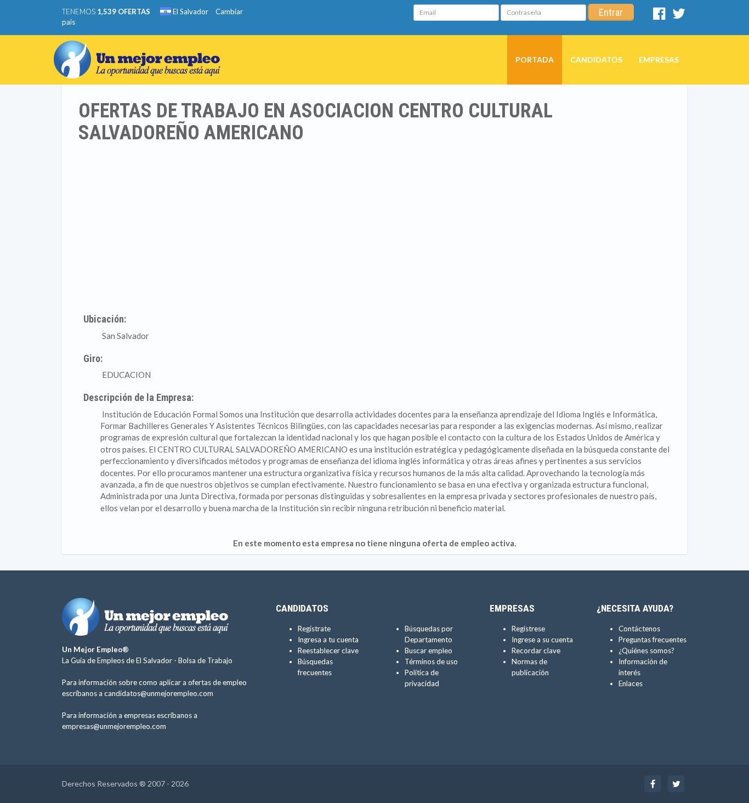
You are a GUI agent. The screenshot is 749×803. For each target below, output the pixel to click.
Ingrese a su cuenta (542, 639)
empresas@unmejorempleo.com (114, 726)
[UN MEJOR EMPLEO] (141, 49)
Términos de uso (431, 661)
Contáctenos (639, 628)
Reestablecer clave (328, 650)
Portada (534, 59)
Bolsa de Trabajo (205, 660)
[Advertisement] (374, 226)
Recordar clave (536, 650)
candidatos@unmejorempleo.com (158, 693)
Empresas (659, 59)
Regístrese (528, 628)
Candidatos (596, 59)
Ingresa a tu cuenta (328, 639)
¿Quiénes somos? (646, 650)
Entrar (611, 12)
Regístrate (314, 628)
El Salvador (189, 11)
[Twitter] (678, 16)
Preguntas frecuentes (652, 639)
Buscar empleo (428, 650)
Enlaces (631, 683)
